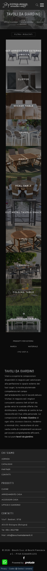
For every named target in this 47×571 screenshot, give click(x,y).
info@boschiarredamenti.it (20, 535)
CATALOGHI (7, 464)
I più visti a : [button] (23, 352)
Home (23, 20)
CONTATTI (6, 474)
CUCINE (5, 489)
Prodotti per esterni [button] (23, 341)
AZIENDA (6, 459)
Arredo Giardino (27, 22)
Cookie (11, 569)
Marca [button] (13, 346)
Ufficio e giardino (11, 22)
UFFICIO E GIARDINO (11, 505)
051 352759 (12, 530)
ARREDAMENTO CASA (12, 494)
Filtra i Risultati (23, 34)
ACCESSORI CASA (10, 499)
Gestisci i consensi (25, 569)
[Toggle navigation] (41, 5)
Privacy (4, 569)
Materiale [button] (33, 346)
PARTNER (6, 469)
